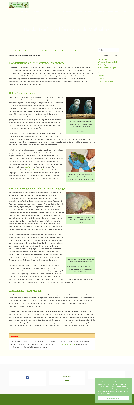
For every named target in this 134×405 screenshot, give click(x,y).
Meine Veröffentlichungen (107, 68)
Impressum (102, 78)
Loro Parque (29, 167)
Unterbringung (53, 11)
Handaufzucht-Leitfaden (66, 344)
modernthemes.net (30, 399)
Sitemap (101, 73)
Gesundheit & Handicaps (84, 11)
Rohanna (12, 271)
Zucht (124, 11)
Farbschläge (113, 11)
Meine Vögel (102, 65)
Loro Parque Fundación (41, 170)
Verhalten (100, 11)
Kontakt (100, 76)
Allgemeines (25, 11)
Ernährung (67, 11)
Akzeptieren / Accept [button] (113, 398)
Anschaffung (39, 11)
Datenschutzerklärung (105, 81)
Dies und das (102, 59)
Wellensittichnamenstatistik (107, 62)
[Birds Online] (19, 7)
